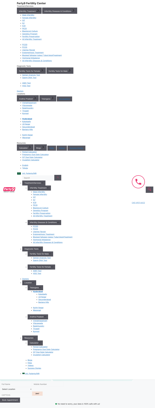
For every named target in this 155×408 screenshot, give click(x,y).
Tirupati (25, 111)
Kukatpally (26, 121)
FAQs (52, 148)
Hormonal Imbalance (31, 58)
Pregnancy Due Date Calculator (35, 154)
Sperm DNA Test (29, 78)
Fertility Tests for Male (58, 71)
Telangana (46, 99)
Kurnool (25, 113)
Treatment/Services (33, 183)
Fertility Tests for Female (29, 71)
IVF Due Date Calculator (32, 157)
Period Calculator (29, 152)
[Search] (57, 178)
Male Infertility (28, 15)
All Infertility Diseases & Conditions (37, 61)
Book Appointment (10, 400)
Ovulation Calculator (30, 160)
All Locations (64, 99)
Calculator (23, 148)
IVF (23, 20)
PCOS (24, 47)
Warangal (26, 138)
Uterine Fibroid (28, 50)
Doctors (25, 279)
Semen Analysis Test (31, 75)
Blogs (38, 148)
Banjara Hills (27, 129)
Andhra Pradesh (26, 99)
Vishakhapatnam (29, 103)
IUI (23, 23)
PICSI (24, 28)
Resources (29, 338)
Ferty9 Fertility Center (31, 3)
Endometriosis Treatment (33, 53)
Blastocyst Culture (30, 31)
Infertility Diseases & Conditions (58, 11)
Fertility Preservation (31, 36)
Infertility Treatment (27, 11)
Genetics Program (29, 34)
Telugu (25, 168)
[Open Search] (149, 190)
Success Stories (76, 148)
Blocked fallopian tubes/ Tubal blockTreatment (42, 55)
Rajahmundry (27, 108)
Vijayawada (27, 105)
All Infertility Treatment (32, 39)
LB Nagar (26, 124)
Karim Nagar (27, 135)
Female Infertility (29, 18)
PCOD (24, 45)
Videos (62, 148)
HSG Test (26, 86)
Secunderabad (28, 127)
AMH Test (26, 83)
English (25, 165)
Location (28, 283)
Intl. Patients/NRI (32, 374)
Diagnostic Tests (31, 249)
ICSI (24, 26)
